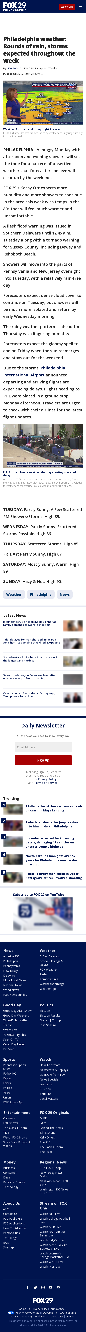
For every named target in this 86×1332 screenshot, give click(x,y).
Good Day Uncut (14, 1044)
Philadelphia (41, 594)
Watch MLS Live (50, 1266)
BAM (43, 1123)
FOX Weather (48, 969)
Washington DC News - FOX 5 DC (55, 1191)
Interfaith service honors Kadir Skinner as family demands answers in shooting (29, 623)
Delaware (9, 975)
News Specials (49, 1079)
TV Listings (10, 1238)
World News (11, 990)
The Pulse (46, 1152)
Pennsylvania (11, 966)
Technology (10, 1187)
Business (9, 1168)
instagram (43, 1287)
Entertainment (16, 1112)
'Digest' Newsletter (15, 1020)
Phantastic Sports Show (14, 1067)
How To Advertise (14, 1228)
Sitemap (8, 1247)
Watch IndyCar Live (52, 1240)
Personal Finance (14, 1182)
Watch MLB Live (50, 1227)
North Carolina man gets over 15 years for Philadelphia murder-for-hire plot (52, 860)
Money (9, 1162)
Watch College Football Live (55, 1220)
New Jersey (10, 971)
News (65, 594)
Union (7, 1097)
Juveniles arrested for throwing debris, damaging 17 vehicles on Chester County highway (50, 842)
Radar (43, 974)
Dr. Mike (8, 1049)
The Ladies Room (51, 1147)
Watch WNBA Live (51, 1262)
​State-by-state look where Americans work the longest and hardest (30, 659)
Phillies (7, 1088)
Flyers (7, 1083)
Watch (45, 1059)
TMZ (6, 1132)
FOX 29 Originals (54, 1112)
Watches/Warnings (52, 984)
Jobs (6, 1242)
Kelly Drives (47, 1137)
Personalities (11, 1233)
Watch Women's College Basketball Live (55, 1255)
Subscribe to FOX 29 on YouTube (38, 894)
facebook (28, 1287)
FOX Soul (46, 1089)
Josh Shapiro (48, 1025)
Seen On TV (10, 1039)
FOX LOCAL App (50, 1168)
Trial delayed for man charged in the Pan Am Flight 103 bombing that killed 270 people (31, 641)
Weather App (48, 989)
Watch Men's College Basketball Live (53, 1246)
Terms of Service (45, 783)
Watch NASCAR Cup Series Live (53, 1233)
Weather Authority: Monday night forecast (32, 129)
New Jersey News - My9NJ (52, 1174)
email (58, 1287)
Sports (9, 1059)
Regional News (53, 1162)
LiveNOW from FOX (52, 1075)
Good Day (12, 1005)
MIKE (43, 1118)
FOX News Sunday (15, 995)
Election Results (50, 1015)
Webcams (46, 1084)
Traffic (7, 1025)
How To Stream (50, 1065)
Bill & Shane (47, 1132)
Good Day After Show (17, 1011)
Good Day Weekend (16, 1015)
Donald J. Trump (50, 1020)
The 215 (45, 1142)
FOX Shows (10, 1123)
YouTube (45, 1094)
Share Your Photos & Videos (17, 1144)
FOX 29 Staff (14, 68)
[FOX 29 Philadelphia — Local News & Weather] (14, 6)
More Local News (14, 980)
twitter (35, 1287)
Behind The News (51, 1128)
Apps (6, 1209)
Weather (53, 68)
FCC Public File (12, 1218)
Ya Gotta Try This (14, 1035)
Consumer (10, 1172)
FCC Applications (14, 1223)
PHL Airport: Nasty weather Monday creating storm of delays (39, 473)
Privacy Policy (47, 779)
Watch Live (67, 6)
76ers (6, 1093)
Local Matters (49, 1099)
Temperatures (49, 979)
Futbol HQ (9, 1073)
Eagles (7, 1078)
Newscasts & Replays (54, 1070)
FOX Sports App (13, 1102)
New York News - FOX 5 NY (54, 1182)
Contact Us (10, 1214)
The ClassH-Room (15, 1128)
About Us (11, 1203)
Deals (7, 1177)
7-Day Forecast (50, 956)
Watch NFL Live (50, 1214)
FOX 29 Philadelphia (35, 68)
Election (45, 1011)
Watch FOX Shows (15, 1137)
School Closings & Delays (51, 963)
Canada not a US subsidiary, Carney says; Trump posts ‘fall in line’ (29, 694)
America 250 (11, 956)
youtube (50, 1287)
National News (12, 985)
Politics (46, 1005)
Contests (9, 1118)
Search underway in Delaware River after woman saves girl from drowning (29, 676)
